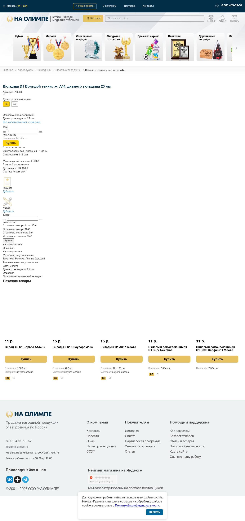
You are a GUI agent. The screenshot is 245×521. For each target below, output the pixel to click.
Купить (11, 143)
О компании (109, 6)
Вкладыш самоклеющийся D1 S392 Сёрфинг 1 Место (215, 349)
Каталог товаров (182, 436)
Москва (11, 6)
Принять (154, 512)
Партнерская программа (143, 441)
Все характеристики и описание (21, 122)
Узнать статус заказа (140, 446)
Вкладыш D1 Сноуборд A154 (73, 347)
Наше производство (101, 446)
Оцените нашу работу (185, 457)
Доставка (129, 6)
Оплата (130, 436)
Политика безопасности (187, 446)
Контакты (148, 6)
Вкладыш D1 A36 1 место (118, 347)
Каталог (95, 18)
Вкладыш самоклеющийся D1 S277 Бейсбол (167, 349)
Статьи (130, 451)
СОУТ (91, 451)
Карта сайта (178, 451)
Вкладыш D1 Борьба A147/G (25, 347)
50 (14, 104)
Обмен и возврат (182, 441)
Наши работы (86, 6)
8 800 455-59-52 (231, 5)
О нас (91, 441)
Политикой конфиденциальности (137, 505)
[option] (27, 47)
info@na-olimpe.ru (17, 446)
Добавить (8, 192)
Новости (93, 436)
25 (6, 104)
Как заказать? (180, 431)
